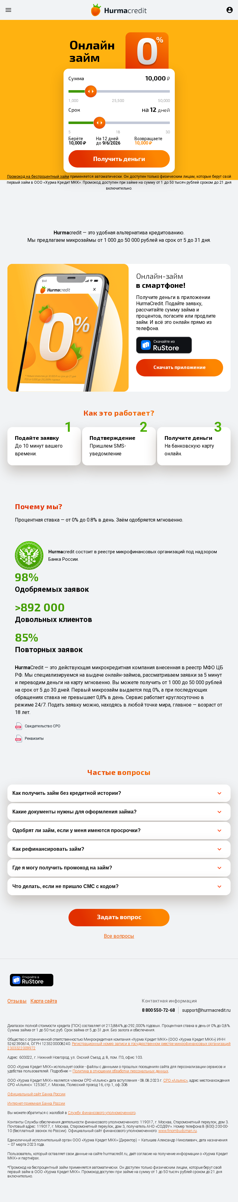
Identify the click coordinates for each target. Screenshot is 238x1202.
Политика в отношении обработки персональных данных (120, 1071)
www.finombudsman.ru (177, 1131)
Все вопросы (119, 936)
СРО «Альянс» (175, 1080)
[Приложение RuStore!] (31, 980)
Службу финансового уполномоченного (101, 1113)
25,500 (118, 101)
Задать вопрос (119, 916)
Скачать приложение (179, 367)
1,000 (73, 101)
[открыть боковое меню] (8, 10)
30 (167, 132)
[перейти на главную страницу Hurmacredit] (119, 10)
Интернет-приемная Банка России (36, 1103)
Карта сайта (43, 1001)
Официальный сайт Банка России (36, 1094)
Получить (119, 158)
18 (118, 132)
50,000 (164, 101)
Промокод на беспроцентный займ (38, 176)
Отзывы (17, 1001)
